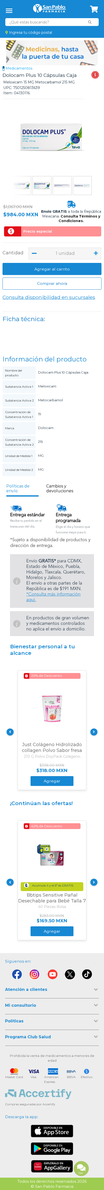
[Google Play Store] (52, 1148)
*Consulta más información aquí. (53, 597)
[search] (90, 22)
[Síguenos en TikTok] (87, 975)
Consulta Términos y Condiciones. (79, 218)
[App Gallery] (52, 1166)
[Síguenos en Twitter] (69, 975)
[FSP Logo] (49, 10)
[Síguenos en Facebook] (16, 975)
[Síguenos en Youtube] (52, 975)
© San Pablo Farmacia (52, 1186)
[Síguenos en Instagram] (34, 975)
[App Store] (52, 1131)
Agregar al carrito (52, 269)
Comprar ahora (52, 283)
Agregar (52, 781)
